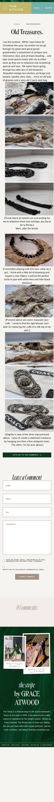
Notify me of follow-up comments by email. (24, 569)
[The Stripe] (16, 8)
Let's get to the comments (25, 455)
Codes (36, 8)
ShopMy (49, 8)
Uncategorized (33, 24)
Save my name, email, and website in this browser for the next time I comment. (25, 560)
